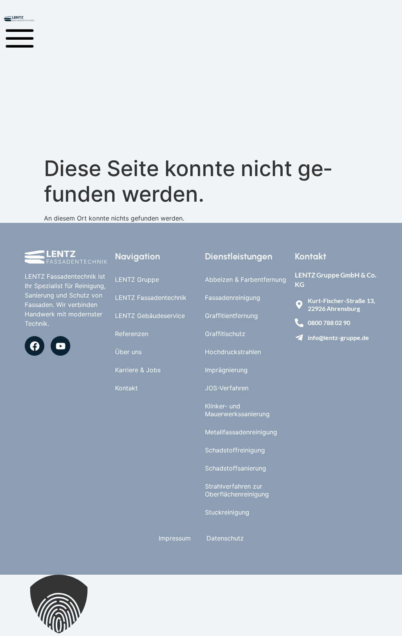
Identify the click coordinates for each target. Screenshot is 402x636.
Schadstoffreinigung (235, 450)
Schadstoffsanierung (235, 468)
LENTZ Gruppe (137, 279)
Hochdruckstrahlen (233, 352)
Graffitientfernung (231, 316)
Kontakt (126, 388)
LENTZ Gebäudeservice (150, 316)
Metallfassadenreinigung (241, 432)
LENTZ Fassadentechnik (150, 297)
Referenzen (131, 334)
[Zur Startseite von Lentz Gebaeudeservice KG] (66, 257)
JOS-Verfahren (227, 388)
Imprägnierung (226, 370)
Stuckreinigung (227, 512)
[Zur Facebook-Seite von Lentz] (34, 346)
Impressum (175, 538)
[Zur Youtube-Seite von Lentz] (60, 346)
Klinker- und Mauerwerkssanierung (237, 410)
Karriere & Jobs (138, 370)
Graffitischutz (225, 334)
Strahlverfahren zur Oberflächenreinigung (237, 490)
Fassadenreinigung (232, 297)
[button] (201, 605)
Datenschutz (225, 538)
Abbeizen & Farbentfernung (245, 279)
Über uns (128, 352)
